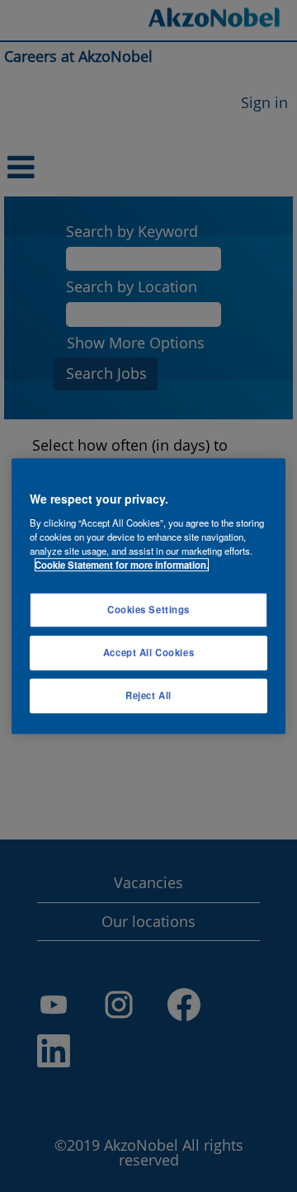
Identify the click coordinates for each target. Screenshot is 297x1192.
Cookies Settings (148, 609)
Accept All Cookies (148, 652)
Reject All (148, 695)
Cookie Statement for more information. (122, 564)
